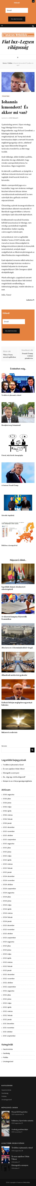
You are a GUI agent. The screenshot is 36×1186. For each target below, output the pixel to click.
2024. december (8, 876)
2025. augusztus (8, 844)
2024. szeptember (9, 889)
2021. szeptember (9, 1036)
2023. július (7, 946)
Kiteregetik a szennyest (11, 773)
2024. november (9, 880)
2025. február (7, 868)
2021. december (8, 1024)
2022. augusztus (8, 991)
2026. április (7, 811)
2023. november (8, 929)
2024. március (8, 913)
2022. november (9, 979)
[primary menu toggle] (18, 57)
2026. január (7, 823)
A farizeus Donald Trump (10, 485)
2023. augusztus (8, 942)
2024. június (7, 901)
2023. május (7, 954)
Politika (5, 96)
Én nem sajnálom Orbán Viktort (14, 769)
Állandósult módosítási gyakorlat (14, 675)
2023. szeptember (9, 938)
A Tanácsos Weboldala (23, 1182)
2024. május (7, 905)
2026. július (7, 799)
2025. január (7, 872)
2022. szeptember (9, 987)
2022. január (7, 1019)
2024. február (7, 917)
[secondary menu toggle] (2, 25)
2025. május (7, 856)
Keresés (4, 746)
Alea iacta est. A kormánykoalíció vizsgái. (17, 647)
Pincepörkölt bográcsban (19, 1112)
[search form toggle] (33, 26)
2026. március (8, 815)
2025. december (8, 827)
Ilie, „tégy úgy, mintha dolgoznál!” (14, 777)
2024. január (7, 921)
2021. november (8, 1028)
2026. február (7, 819)
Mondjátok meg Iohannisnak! (11, 425)
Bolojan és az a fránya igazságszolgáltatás (17, 781)
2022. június (7, 999)
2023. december (8, 925)
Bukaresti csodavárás (9, 732)
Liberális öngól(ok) (8, 515)
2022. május (7, 1003)
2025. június (7, 852)
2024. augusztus (8, 893)
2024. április (7, 909)
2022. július (7, 995)
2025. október (8, 835)
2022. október (8, 983)
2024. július (7, 897)
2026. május (7, 807)
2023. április (7, 958)
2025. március (8, 864)
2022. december (8, 974)
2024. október (8, 884)
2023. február (7, 966)
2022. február (7, 1015)
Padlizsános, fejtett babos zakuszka (22, 1121)
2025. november (9, 831)
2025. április (7, 860)
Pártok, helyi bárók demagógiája (12, 455)
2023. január (7, 970)
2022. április (7, 1007)
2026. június (7, 803)
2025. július (7, 848)
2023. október (8, 934)
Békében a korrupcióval (9, 545)
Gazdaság (6, 1053)
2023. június (7, 950)
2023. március (7, 962)
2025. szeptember (9, 839)
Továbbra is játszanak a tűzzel (11, 395)
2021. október (7, 1032)
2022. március (8, 1011)
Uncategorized (8, 1061)
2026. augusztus (8, 794)
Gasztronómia (8, 1049)
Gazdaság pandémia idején (20, 1129)
